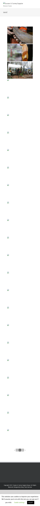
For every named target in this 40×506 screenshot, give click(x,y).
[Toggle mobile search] (32, 3)
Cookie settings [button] (19, 502)
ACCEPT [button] (30, 502)
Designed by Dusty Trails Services (23, 487)
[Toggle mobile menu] (36, 3)
